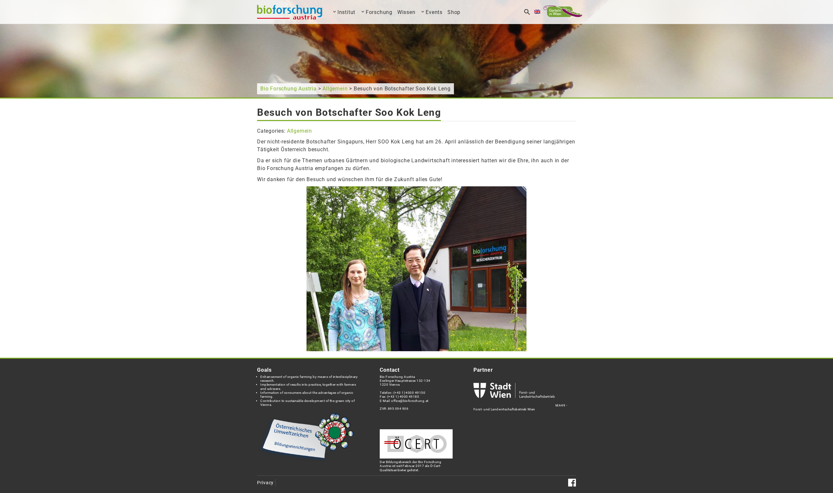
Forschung (379, 12)
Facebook (572, 482)
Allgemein (335, 89)
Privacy (265, 483)
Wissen (406, 12)
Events (434, 12)
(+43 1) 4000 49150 (409, 392)
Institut (346, 12)
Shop (453, 12)
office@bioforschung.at (409, 401)
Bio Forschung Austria (288, 89)
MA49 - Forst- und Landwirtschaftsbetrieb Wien (520, 407)
